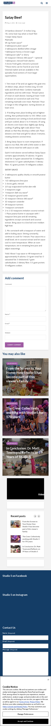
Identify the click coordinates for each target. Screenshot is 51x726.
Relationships (12, 363)
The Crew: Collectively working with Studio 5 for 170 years (31, 539)
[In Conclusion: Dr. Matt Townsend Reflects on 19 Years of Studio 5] (25, 457)
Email (7, 323)
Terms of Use (24, 702)
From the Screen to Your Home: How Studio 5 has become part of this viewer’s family (30, 526)
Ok (48, 679)
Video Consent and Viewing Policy (15, 707)
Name (7, 314)
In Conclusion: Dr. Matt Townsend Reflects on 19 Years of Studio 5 (31, 549)
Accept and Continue (25, 721)
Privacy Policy (35, 702)
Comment (8, 284)
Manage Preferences (25, 714)
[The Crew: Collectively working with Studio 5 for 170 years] (25, 417)
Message (10, 649)
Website (7, 333)
